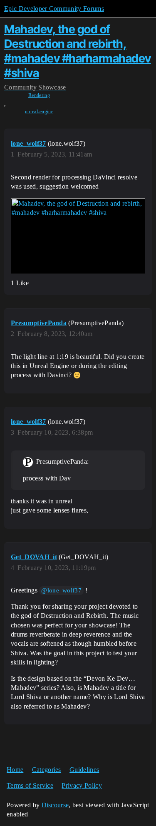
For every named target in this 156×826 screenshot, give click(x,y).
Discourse (55, 805)
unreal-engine (39, 111)
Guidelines (84, 769)
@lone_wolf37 (61, 590)
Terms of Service (30, 785)
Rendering (39, 95)
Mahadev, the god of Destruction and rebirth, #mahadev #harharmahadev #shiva (77, 51)
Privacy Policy (82, 785)
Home (15, 769)
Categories (46, 769)
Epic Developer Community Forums (54, 8)
